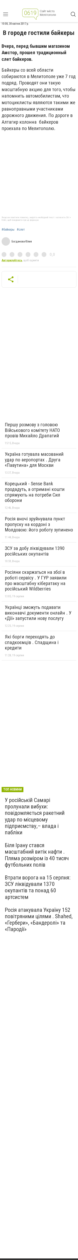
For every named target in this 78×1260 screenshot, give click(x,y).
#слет (21, 229)
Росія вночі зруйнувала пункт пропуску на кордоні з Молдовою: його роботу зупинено (39, 524)
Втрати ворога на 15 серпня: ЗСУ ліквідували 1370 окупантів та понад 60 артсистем (38, 887)
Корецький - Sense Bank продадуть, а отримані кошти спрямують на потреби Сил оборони (35, 492)
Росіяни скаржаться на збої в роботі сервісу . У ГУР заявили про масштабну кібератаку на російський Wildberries (36, 580)
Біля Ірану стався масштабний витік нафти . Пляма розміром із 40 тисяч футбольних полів (37, 855)
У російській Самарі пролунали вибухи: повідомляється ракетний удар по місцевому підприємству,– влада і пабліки (35, 816)
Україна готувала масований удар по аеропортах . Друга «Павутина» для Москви (34, 459)
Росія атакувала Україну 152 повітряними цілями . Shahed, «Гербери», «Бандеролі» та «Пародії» (39, 920)
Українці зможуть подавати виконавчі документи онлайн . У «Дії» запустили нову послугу (38, 613)
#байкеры (8, 229)
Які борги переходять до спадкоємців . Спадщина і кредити (32, 642)
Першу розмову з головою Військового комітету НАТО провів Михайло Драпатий (32, 430)
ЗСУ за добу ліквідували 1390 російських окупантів (35, 551)
